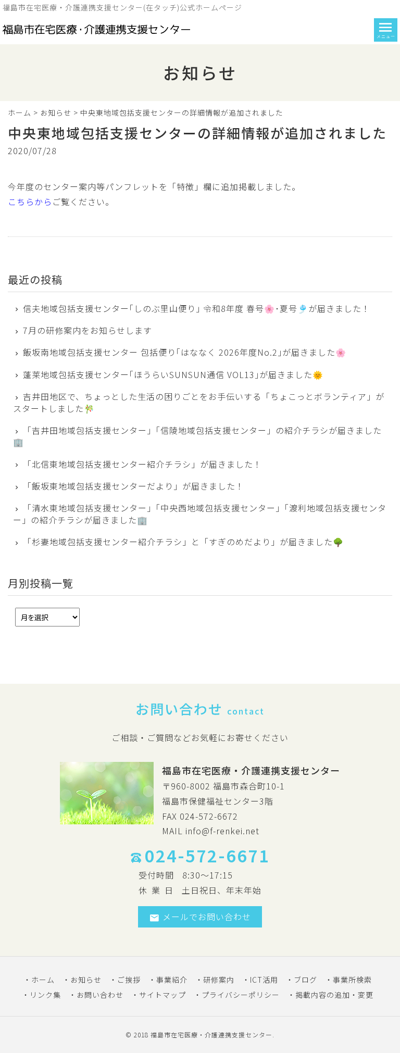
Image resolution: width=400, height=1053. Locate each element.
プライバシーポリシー (241, 994)
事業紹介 (172, 979)
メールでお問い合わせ (206, 916)
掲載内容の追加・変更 (334, 994)
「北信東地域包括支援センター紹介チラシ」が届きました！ (142, 464)
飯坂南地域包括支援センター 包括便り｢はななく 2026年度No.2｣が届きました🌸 (184, 352)
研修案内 (218, 979)
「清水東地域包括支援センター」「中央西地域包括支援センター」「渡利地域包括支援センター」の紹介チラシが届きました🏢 (199, 513)
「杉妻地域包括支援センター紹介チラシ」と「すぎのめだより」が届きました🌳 (183, 541)
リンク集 (45, 994)
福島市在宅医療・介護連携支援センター (211, 1034)
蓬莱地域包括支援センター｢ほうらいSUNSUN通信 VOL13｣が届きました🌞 (173, 374)
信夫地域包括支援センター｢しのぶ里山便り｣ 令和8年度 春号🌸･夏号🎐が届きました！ (196, 308)
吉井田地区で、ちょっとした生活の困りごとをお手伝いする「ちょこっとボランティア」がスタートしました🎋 (198, 402)
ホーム (19, 112)
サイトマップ (162, 994)
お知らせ (55, 112)
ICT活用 (264, 979)
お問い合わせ (100, 994)
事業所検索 (352, 979)
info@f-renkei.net (222, 830)
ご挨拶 (129, 979)
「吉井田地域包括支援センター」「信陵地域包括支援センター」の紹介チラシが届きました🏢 (197, 436)
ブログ (305, 979)
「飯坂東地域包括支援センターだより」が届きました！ (133, 486)
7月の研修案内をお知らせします (87, 330)
